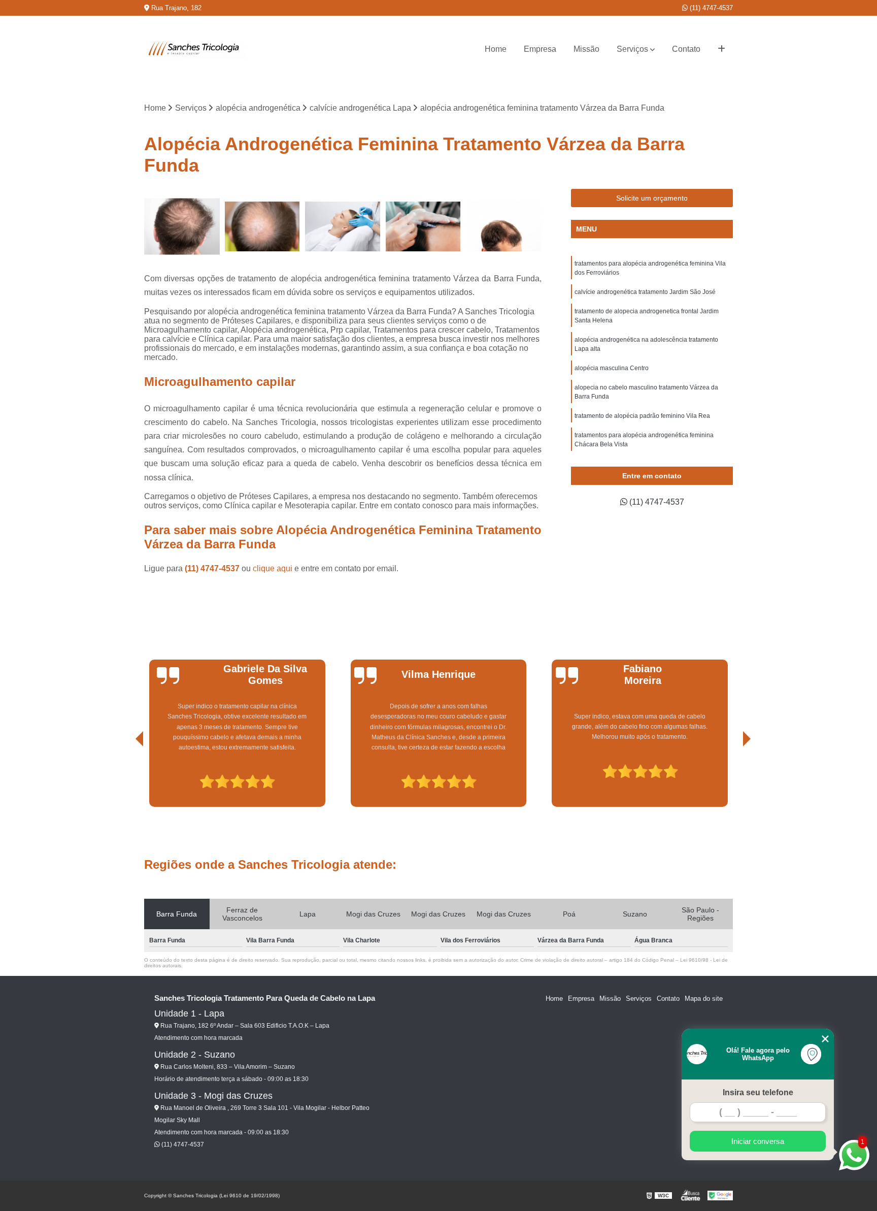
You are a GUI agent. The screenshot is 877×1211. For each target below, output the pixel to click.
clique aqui (272, 568)
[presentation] (125, 777)
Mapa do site (704, 998)
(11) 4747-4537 (710, 8)
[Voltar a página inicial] (195, 49)
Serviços (632, 49)
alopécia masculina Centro (612, 368)
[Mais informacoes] (721, 49)
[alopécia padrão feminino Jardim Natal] (262, 227)
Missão (586, 49)
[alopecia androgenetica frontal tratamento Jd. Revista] (504, 227)
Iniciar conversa (757, 1141)
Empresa (540, 49)
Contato (686, 49)
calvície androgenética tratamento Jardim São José (645, 292)
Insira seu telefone (758, 1092)
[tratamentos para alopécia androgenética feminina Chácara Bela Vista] (343, 227)
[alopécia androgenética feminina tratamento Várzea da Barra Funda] (423, 227)
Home (496, 49)
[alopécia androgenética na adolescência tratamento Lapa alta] (182, 227)
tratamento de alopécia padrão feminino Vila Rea (642, 415)
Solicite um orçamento (652, 198)
